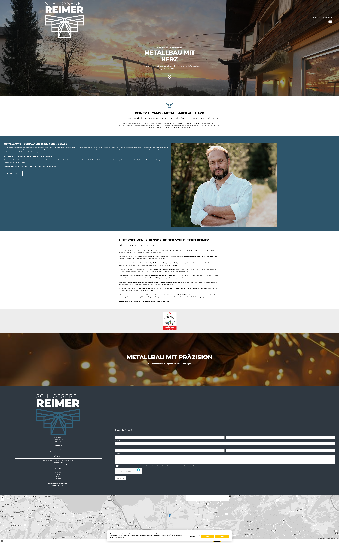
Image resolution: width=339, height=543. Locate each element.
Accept (222, 536)
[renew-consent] (2, 541)
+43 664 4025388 (59, 450)
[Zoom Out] (2, 500)
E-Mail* (228, 447)
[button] (330, 21)
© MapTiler (321, 538)
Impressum (58, 472)
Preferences (193, 536)
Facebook (58, 478)
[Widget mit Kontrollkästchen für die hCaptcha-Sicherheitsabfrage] (128, 471)
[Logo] (43, 20)
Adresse (117, 440)
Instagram (58, 480)
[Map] (169, 517)
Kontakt (58, 476)
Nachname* (229, 434)
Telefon (117, 447)
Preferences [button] (121, 537)
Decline (207, 536)
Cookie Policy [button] (157, 535)
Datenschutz (58, 474)
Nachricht (118, 453)
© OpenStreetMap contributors (331, 538)
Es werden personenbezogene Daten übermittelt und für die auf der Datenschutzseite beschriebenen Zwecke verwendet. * (156, 466)
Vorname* (118, 434)
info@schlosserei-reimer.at (321, 18)
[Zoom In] (2, 497)
